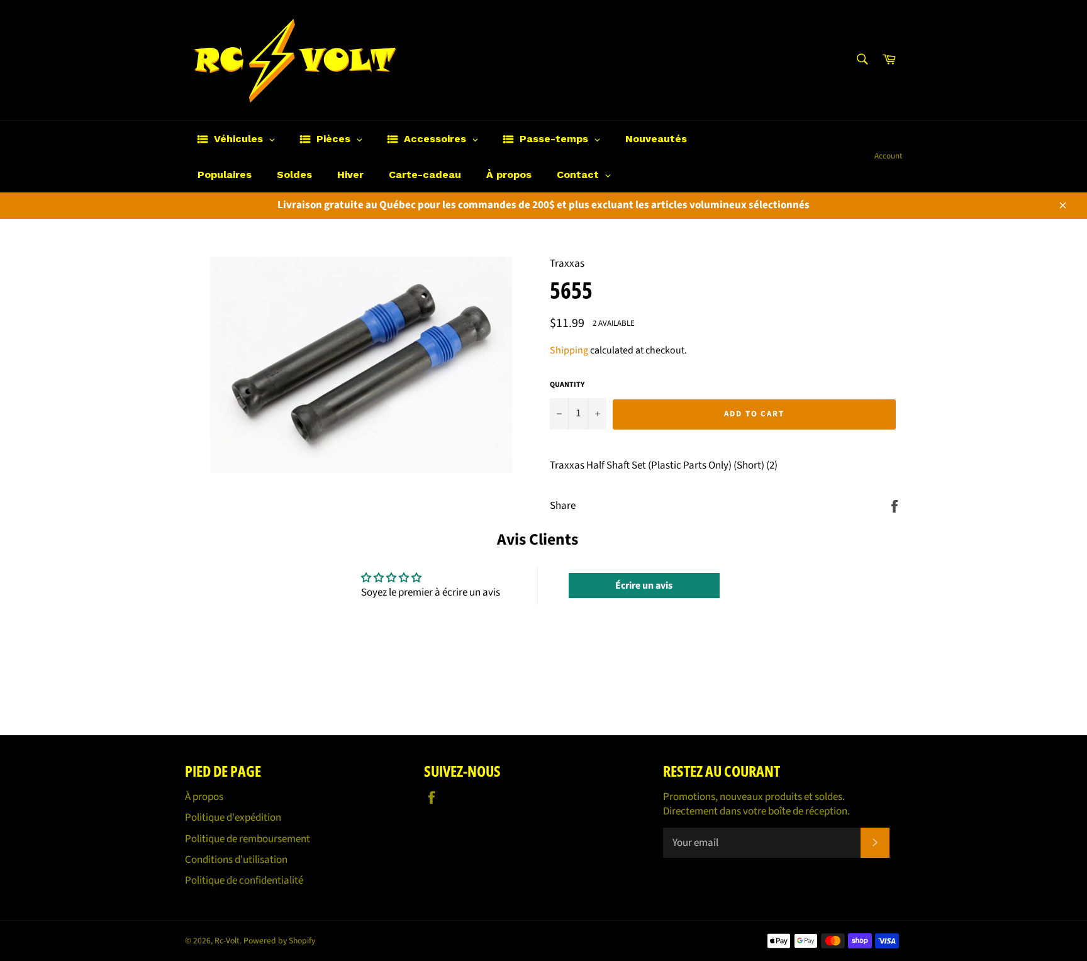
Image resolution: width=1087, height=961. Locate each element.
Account (888, 156)
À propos (204, 796)
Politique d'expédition (233, 817)
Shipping (569, 350)
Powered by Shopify (279, 941)
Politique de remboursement (247, 839)
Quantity (567, 385)
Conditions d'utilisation (236, 859)
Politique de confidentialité (244, 880)
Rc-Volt (227, 941)
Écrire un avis (643, 585)
